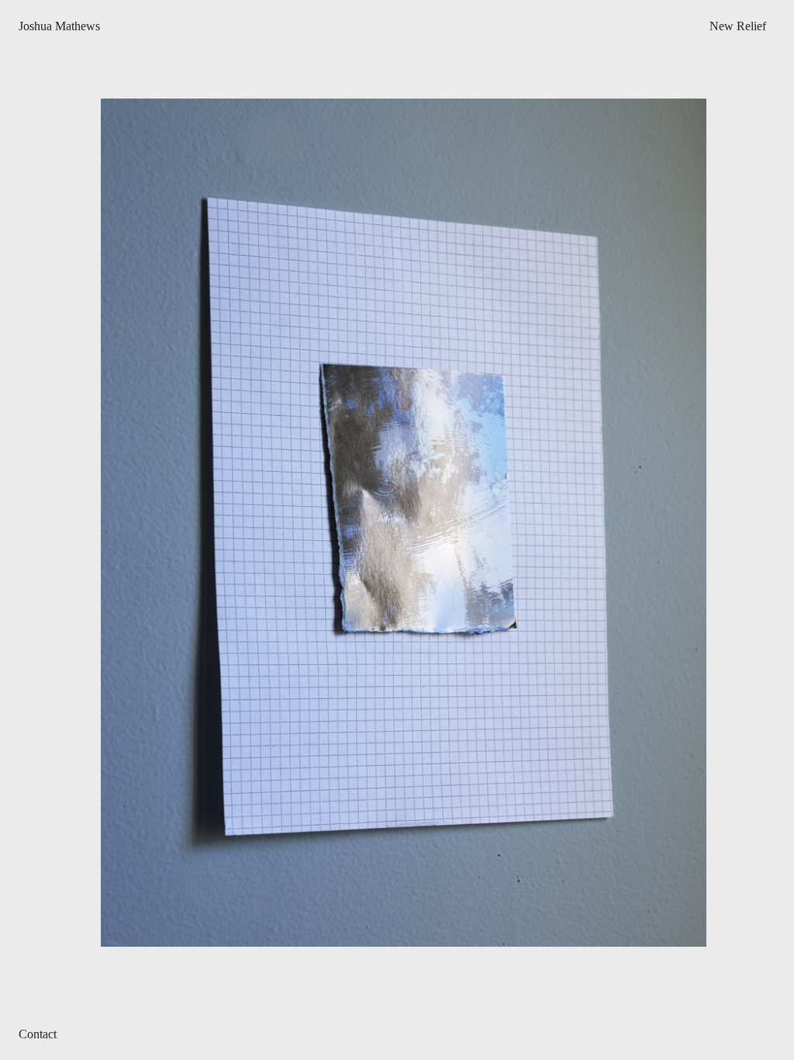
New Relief (737, 26)
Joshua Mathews (59, 26)
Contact (38, 1034)
